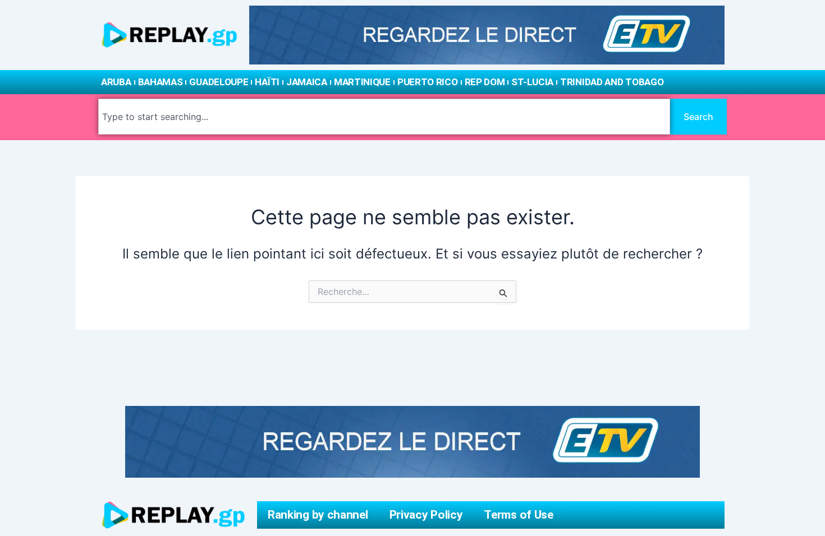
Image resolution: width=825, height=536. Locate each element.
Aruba (116, 81)
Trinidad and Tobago (611, 81)
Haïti (267, 81)
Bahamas (160, 81)
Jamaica (306, 81)
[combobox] (384, 117)
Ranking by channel (318, 514)
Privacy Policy (426, 514)
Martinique (362, 81)
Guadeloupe (218, 81)
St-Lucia (532, 81)
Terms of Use (518, 514)
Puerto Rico (427, 81)
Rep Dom (485, 81)
